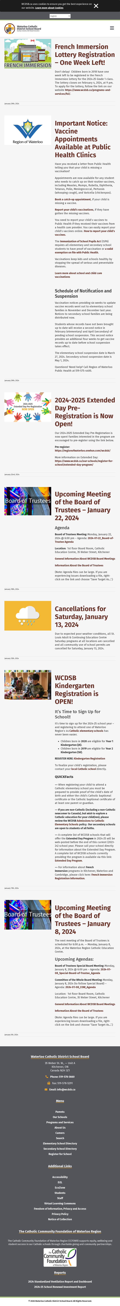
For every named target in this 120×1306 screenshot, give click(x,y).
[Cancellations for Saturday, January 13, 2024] (27, 616)
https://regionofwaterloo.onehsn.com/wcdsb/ (82, 450)
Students (60, 1193)
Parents (60, 1111)
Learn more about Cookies (49, 7)
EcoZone (60, 1187)
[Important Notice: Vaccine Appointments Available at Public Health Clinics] (27, 130)
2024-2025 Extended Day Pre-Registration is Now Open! (85, 412)
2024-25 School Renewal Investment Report (60, 1287)
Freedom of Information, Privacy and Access (60, 1208)
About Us (60, 1127)
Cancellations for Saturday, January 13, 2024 (81, 617)
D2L (60, 1182)
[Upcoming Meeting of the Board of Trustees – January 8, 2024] (27, 915)
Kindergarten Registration (89, 758)
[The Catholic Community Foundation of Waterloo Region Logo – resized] (60, 1249)
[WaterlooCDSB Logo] (22, 24)
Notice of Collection (60, 1219)
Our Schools (60, 1117)
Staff (60, 1198)
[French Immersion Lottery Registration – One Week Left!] (27, 53)
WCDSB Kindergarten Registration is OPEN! (76, 690)
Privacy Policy (60, 1214)
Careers (60, 1133)
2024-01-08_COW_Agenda (80, 987)
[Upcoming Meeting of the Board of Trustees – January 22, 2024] (27, 501)
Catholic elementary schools (86, 730)
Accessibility (60, 1177)
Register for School (60, 1154)
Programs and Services (60, 1122)
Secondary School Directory (60, 1148)
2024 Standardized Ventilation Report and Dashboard (60, 1281)
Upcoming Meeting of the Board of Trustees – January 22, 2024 (83, 506)
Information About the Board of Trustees (79, 565)
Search (60, 1138)
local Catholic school (83, 769)
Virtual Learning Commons (60, 1203)
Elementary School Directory (60, 1143)
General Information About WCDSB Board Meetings (85, 558)
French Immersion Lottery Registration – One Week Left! (85, 55)
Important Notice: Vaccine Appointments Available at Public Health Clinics (83, 139)
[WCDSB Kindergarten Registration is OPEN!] (27, 685)
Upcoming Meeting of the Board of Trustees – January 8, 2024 (83, 920)
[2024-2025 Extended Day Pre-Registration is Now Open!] (27, 407)
